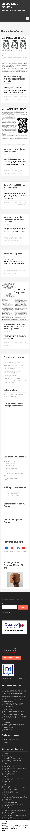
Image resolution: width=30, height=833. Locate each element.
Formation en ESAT (10, 465)
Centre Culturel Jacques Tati (11, 771)
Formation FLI (8, 467)
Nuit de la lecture (8, 805)
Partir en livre (7, 807)
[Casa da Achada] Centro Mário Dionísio (13, 818)
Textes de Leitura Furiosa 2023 (10, 171)
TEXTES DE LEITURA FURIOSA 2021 (11, 238)
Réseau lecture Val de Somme (11, 812)
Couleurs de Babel (8, 779)
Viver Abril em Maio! (8, 813)
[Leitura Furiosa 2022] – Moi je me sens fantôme (15, 186)
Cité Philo (6, 776)
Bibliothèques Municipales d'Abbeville (13, 758)
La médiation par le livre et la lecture (14, 473)
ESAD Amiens (7, 783)
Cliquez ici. (19, 378)
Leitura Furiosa (14, 98)
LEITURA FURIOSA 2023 (19, 170)
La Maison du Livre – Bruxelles (11, 792)
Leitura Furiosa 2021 (12, 240)
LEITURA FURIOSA (9, 96)
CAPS (5, 763)
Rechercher (5, 604)
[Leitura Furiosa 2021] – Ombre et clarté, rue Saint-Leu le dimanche (14, 219)
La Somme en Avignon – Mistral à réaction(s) (15, 796)
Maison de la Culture (10, 99)
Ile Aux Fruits (7, 786)
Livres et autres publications (12, 495)
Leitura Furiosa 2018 (15, 344)
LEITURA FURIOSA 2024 (19, 96)
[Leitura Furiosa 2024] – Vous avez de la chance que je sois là (14, 79)
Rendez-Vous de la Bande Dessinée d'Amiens (15, 810)
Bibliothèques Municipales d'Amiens (12, 760)
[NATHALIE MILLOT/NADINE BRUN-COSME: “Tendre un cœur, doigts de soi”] (15, 301)
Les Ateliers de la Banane (10, 800)
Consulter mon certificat (11, 658)
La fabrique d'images (9, 791)
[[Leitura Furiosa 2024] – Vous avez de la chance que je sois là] (15, 54)
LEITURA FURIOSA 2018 (19, 342)
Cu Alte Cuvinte (7, 781)
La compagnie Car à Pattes (10, 789)
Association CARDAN (10, 5)
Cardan (9, 98)
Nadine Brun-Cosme (20, 99)
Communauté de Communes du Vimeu (13, 778)
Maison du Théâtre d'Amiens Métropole (13, 804)
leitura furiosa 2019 (15, 272)
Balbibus (6, 755)
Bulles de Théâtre (8, 761)
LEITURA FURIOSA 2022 (19, 202)
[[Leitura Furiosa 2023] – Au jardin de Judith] (15, 126)
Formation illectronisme (11, 468)
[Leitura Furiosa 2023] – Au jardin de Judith (14, 150)
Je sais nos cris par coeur (14, 253)
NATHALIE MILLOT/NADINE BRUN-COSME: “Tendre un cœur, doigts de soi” (14, 326)
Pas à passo (7, 809)
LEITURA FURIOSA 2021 (19, 237)
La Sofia (6, 794)
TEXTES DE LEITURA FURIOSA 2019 (11, 270)
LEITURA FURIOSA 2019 (19, 269)
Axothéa (6, 753)
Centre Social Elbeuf (9, 774)
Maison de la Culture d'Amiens (11, 802)
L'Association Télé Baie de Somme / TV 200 (14, 787)
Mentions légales (6, 612)
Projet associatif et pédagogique (13, 492)
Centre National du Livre (9, 773)
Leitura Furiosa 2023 (8, 173)
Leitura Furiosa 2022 (15, 204)
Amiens (5, 98)
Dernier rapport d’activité (11, 493)
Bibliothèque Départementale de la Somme (14, 757)
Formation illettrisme (10, 463)
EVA (5, 784)
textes (8, 345)
